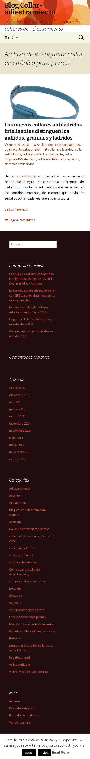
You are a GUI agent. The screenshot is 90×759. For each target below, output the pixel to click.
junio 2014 (16, 438)
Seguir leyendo (18, 209)
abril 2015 (15, 402)
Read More (60, 752)
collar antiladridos (67, 145)
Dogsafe (15, 588)
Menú (9, 37)
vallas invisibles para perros (28, 672)
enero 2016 (17, 388)
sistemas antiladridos (19, 164)
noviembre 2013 (20, 452)
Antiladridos (45, 145)
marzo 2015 (17, 409)
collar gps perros (21, 555)
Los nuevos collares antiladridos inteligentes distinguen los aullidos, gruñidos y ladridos (43, 131)
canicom (15, 522)
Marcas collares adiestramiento (31, 624)
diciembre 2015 (19, 395)
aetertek (15, 496)
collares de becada (22, 562)
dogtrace (11, 149)
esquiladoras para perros (26, 610)
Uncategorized (29, 149)
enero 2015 (17, 416)
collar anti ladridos (60, 149)
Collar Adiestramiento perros (29, 529)
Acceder (15, 701)
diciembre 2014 (19, 423)
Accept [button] (29, 753)
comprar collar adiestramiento (30, 581)
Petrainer (15, 638)
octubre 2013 (18, 459)
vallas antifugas (20, 664)
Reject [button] (44, 753)
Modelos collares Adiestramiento (32, 631)
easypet (15, 603)
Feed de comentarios (24, 715)
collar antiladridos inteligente (43, 154)
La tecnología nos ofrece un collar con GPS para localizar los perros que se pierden (32, 295)
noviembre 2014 (20, 430)
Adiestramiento (20, 488)
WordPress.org (19, 722)
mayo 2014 (16, 445)
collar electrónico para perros (58, 159)
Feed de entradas (21, 708)
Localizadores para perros (27, 617)
